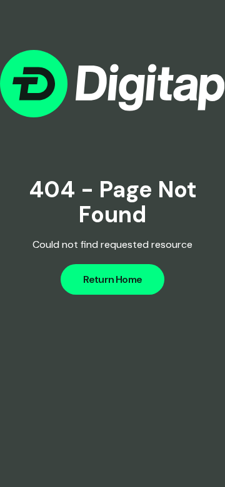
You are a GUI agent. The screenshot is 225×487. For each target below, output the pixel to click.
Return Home (112, 279)
